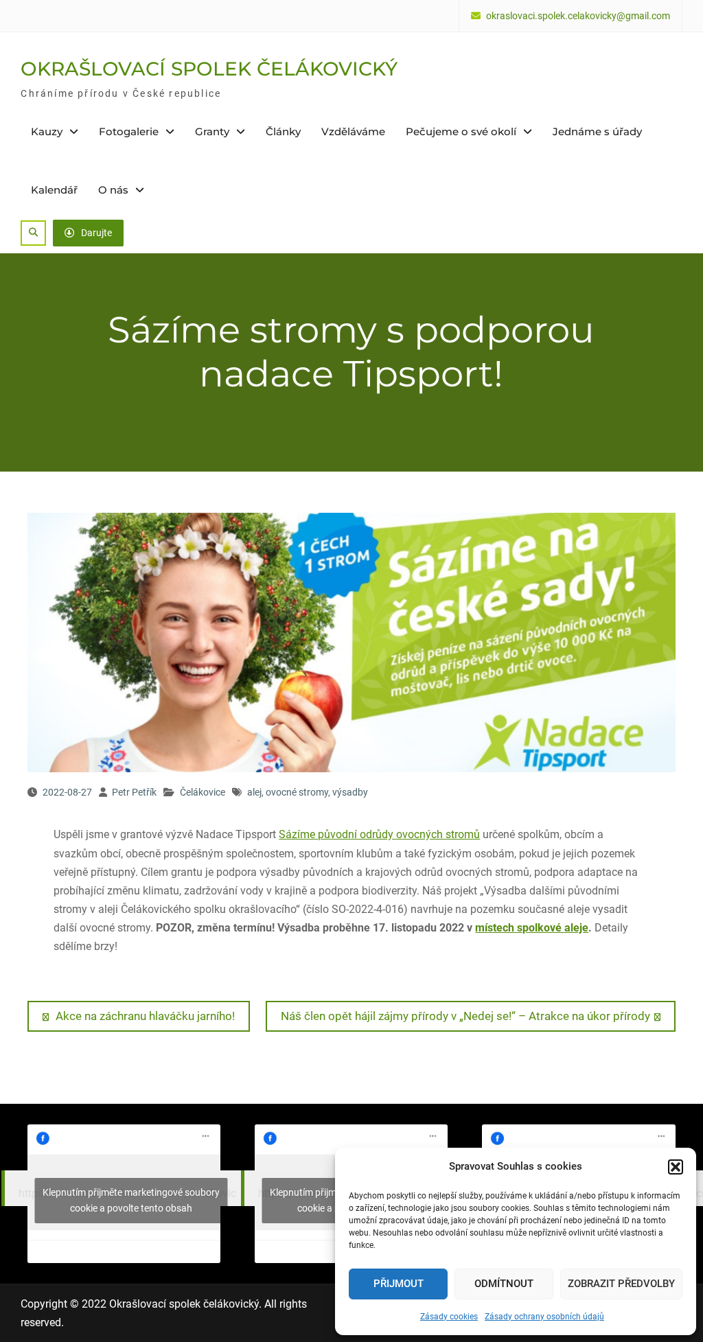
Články (283, 131)
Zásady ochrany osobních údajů (544, 1316)
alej (254, 792)
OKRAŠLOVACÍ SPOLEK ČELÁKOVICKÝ (209, 68)
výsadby (350, 792)
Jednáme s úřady (597, 131)
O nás (113, 189)
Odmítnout (503, 1283)
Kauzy (46, 131)
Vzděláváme (353, 131)
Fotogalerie (129, 131)
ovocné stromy (297, 792)
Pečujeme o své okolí (461, 131)
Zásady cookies (449, 1316)
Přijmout (398, 1283)
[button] (675, 1167)
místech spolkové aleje (531, 927)
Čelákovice (202, 792)
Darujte (96, 232)
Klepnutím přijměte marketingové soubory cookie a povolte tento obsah (131, 1200)
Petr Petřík (134, 792)
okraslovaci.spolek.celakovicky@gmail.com (578, 16)
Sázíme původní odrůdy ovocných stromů (379, 834)
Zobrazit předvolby (621, 1283)
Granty (212, 131)
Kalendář (54, 189)
